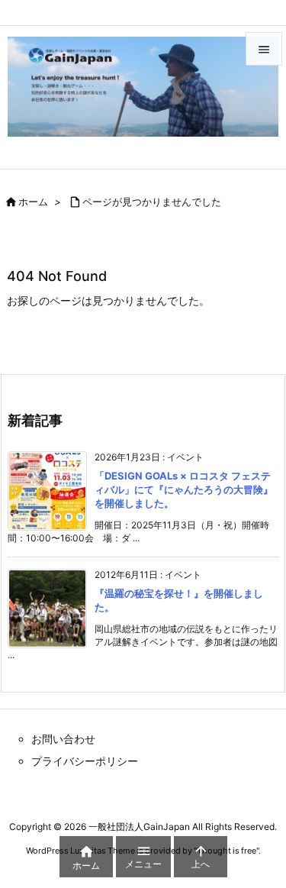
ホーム (33, 201)
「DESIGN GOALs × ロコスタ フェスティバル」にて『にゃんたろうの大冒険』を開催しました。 (184, 489)
